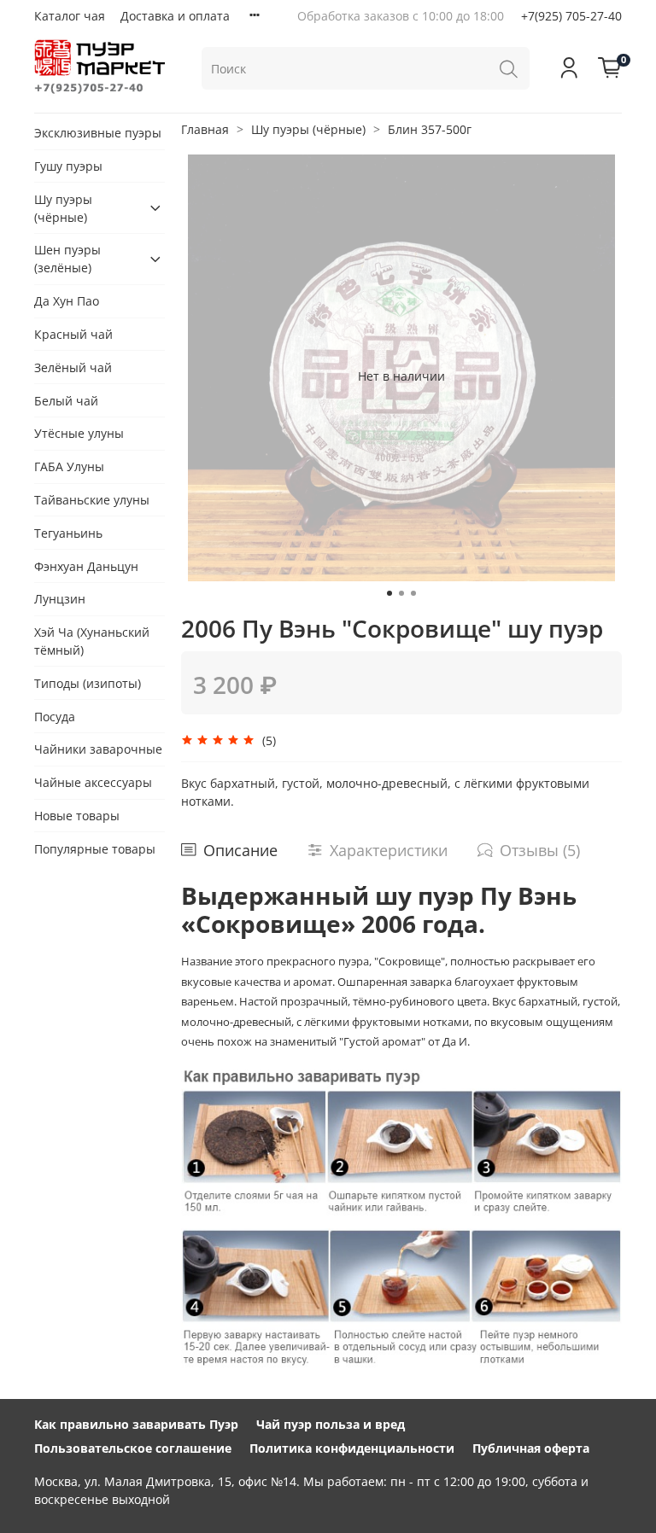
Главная (205, 129)
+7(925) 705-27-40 (571, 16)
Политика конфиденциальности (351, 1448)
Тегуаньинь (68, 533)
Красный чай (73, 334)
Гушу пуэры (68, 166)
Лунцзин (59, 599)
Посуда (54, 716)
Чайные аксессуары (93, 782)
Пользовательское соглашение (132, 1448)
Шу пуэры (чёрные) (308, 129)
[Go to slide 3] (413, 593)
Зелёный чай (73, 367)
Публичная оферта (530, 1448)
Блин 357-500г (430, 129)
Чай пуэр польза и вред (330, 1424)
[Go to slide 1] (389, 593)
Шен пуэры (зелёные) (67, 259)
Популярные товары (94, 849)
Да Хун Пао (66, 301)
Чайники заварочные (98, 749)
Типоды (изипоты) (87, 683)
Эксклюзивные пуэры (97, 133)
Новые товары (77, 815)
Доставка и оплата (175, 16)
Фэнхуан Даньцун (86, 566)
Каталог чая (69, 16)
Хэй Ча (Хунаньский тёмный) (91, 641)
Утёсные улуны (79, 433)
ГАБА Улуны (69, 466)
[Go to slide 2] (401, 593)
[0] (610, 68)
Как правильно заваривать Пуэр (136, 1424)
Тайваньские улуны (91, 500)
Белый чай (66, 401)
